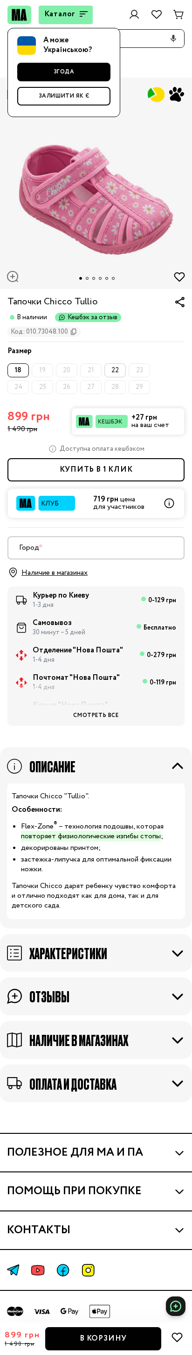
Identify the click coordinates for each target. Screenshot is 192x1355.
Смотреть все (95, 715)
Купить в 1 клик (96, 469)
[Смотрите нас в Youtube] (38, 1270)
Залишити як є (64, 96)
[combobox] (96, 547)
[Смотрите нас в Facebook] (63, 1270)
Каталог (60, 14)
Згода (64, 72)
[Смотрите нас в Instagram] (88, 1270)
